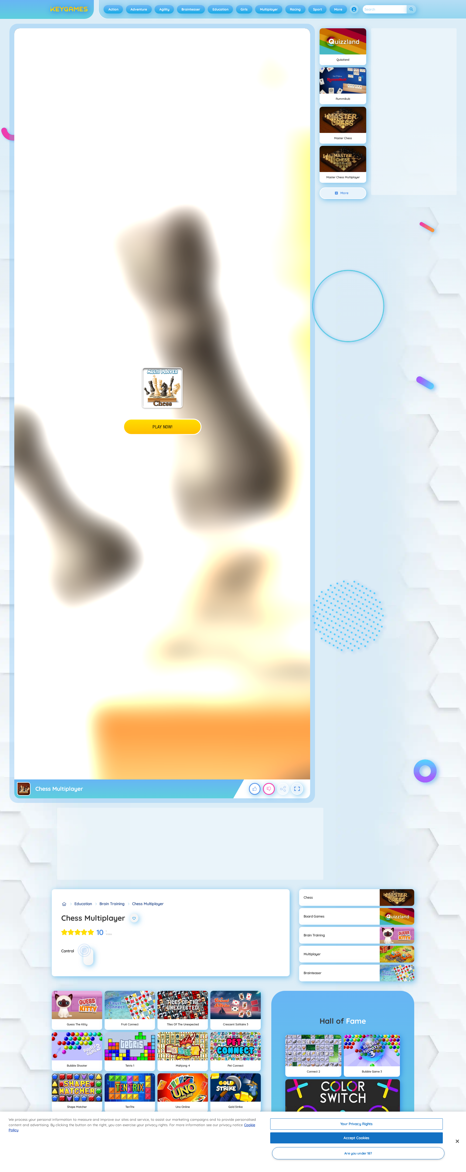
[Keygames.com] (64, 904)
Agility (164, 9)
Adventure (139, 9)
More (338, 9)
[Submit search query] (411, 9)
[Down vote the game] (269, 789)
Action (113, 9)
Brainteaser (190, 9)
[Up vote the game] (255, 789)
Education (220, 9)
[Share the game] (283, 789)
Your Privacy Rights (356, 1124)
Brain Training (112, 903)
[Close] (457, 1141)
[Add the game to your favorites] (134, 918)
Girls (244, 9)
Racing (295, 9)
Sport (317, 9)
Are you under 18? (358, 1153)
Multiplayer (269, 9)
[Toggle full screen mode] (297, 789)
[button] (354, 9)
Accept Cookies (356, 1138)
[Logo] (69, 9)
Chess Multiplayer (148, 903)
